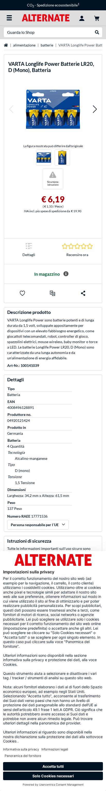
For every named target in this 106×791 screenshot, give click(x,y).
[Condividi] (83, 293)
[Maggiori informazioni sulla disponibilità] (66, 273)
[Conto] (81, 18)
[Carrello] (96, 18)
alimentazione (24, 45)
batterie (47, 45)
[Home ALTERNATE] (45, 17)
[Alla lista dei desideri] (22, 293)
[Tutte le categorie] (9, 17)
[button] (11, 109)
